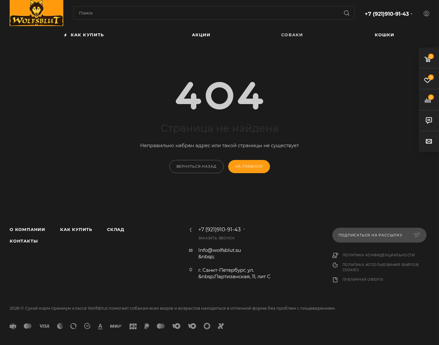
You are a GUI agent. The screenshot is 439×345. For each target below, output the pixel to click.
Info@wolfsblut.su (219, 250)
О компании (27, 229)
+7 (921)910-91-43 (387, 14)
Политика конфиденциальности (379, 255)
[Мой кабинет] (426, 14)
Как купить (76, 229)
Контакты (24, 240)
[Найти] (346, 13)
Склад (115, 229)
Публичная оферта (363, 280)
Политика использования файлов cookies (381, 267)
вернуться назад (196, 166)
